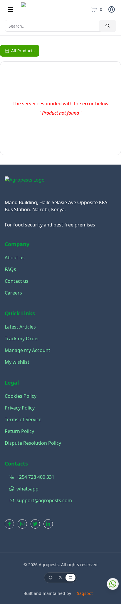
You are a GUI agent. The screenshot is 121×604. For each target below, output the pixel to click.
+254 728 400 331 (35, 477)
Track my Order (22, 338)
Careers (13, 293)
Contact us (16, 281)
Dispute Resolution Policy (33, 443)
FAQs (10, 269)
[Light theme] (51, 577)
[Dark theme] (60, 577)
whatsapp (27, 488)
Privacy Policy (20, 408)
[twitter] (35, 524)
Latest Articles (20, 327)
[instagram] (22, 524)
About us (15, 257)
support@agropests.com (44, 500)
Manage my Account (27, 350)
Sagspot (85, 593)
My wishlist (17, 362)
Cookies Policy (20, 396)
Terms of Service (23, 419)
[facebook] (9, 524)
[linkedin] (48, 524)
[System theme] (70, 577)
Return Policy (19, 431)
